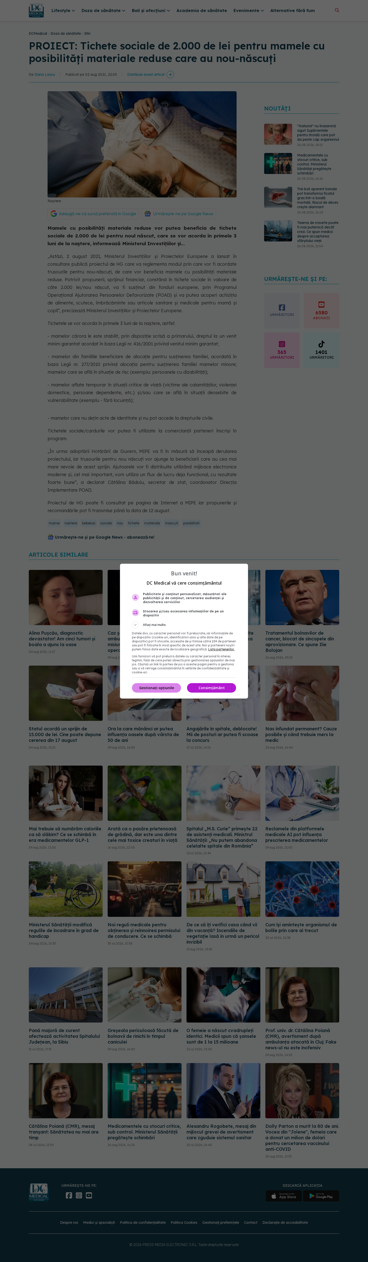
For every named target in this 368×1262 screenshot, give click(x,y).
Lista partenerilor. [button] (221, 649)
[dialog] (184, 631)
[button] (184, 624)
